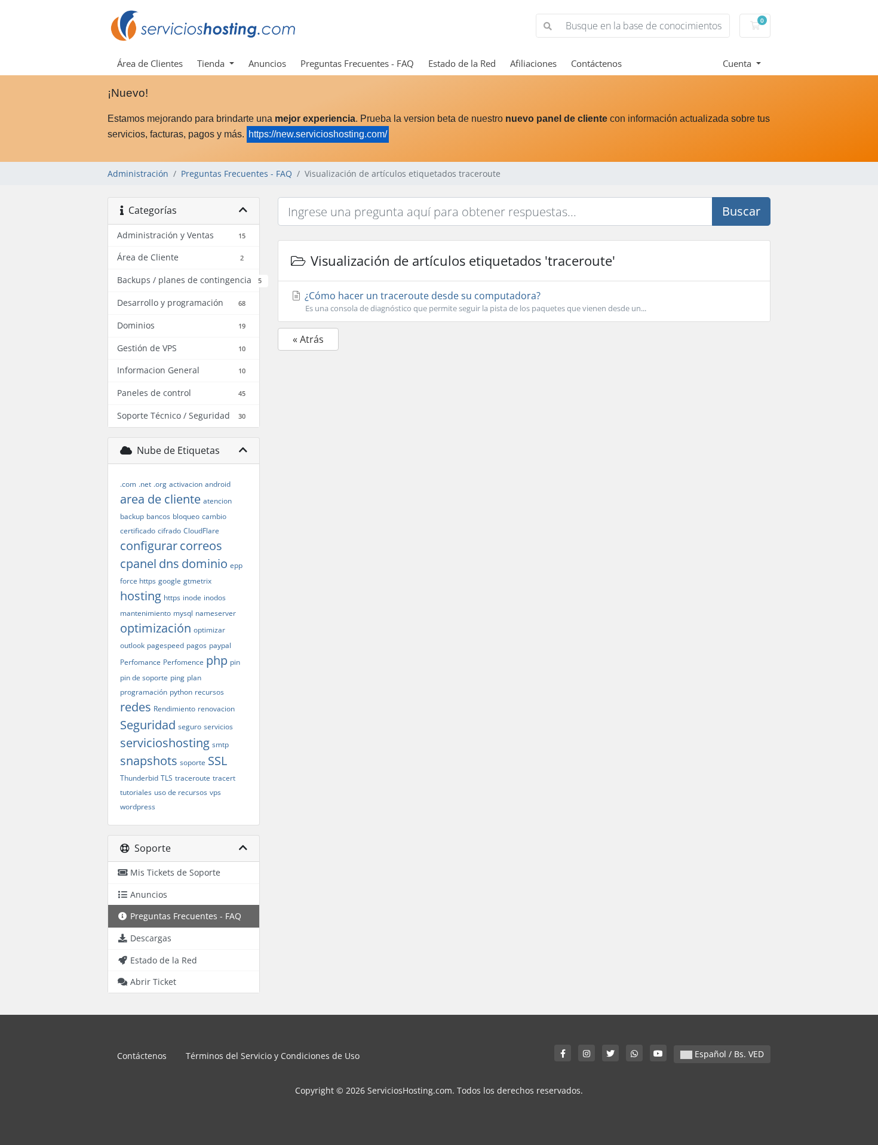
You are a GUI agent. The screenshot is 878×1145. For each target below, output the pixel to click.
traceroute (192, 778)
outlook (132, 645)
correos (201, 546)
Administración (138, 173)
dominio (205, 563)
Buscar (741, 211)
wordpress (137, 807)
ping (177, 678)
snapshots (148, 761)
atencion (217, 501)
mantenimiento (145, 613)
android (218, 484)
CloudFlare (201, 531)
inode (192, 598)
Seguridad (148, 725)
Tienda (212, 63)
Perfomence (183, 662)
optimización (155, 628)
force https (138, 581)
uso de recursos (180, 792)
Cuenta (738, 63)
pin (235, 662)
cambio (214, 516)
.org (160, 484)
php (217, 660)
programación (143, 692)
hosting (140, 596)
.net (145, 484)
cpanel (138, 563)
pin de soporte (144, 678)
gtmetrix (197, 581)
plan (194, 678)
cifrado (169, 531)
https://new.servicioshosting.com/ (317, 134)
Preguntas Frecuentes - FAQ (357, 63)
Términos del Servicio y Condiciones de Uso (273, 1055)
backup (132, 516)
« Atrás (308, 339)
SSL (217, 761)
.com (128, 484)
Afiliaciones (533, 63)
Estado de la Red (462, 63)
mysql (183, 613)
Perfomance (140, 662)
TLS (167, 778)
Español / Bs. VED (728, 1054)
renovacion (216, 709)
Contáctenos (596, 63)
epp (236, 565)
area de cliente (160, 499)
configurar (148, 546)
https (172, 598)
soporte (192, 762)
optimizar (209, 630)
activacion (185, 484)
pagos (196, 645)
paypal (220, 645)
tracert (224, 778)
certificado (137, 531)
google (169, 581)
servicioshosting (165, 743)
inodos (215, 598)
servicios (218, 727)
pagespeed (165, 645)
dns (169, 563)
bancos (158, 516)
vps (215, 792)
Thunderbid (139, 778)
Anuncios (267, 63)
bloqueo (186, 516)
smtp (220, 744)
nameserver (215, 613)
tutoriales (136, 792)
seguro (189, 727)
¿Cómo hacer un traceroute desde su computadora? (474, 301)
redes (135, 707)
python (181, 692)
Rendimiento (174, 709)
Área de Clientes (150, 63)
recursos (209, 692)
